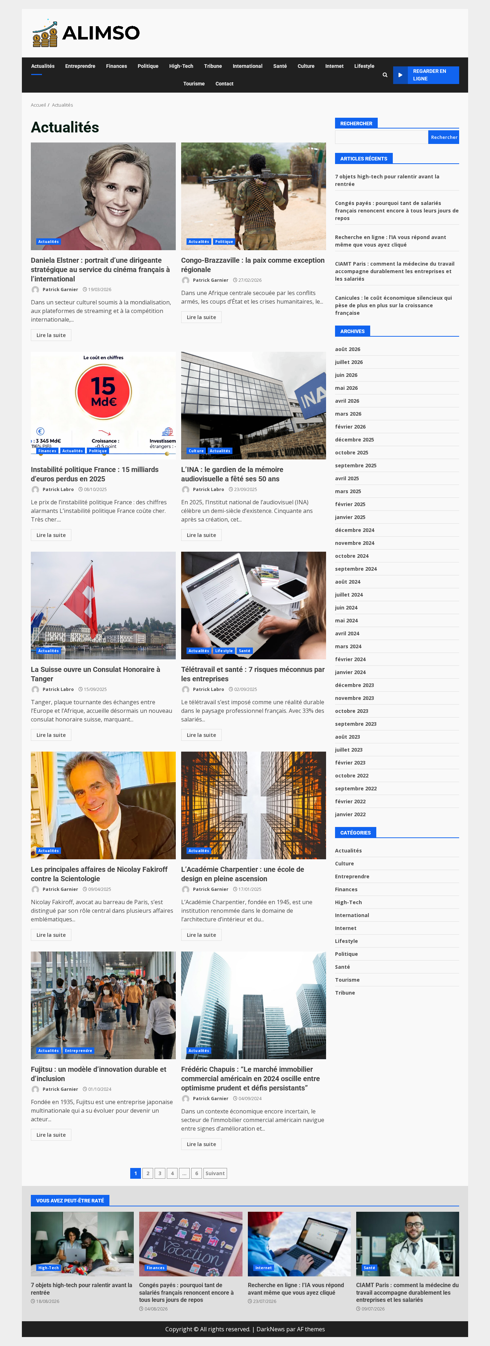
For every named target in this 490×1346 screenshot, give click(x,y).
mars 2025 (348, 491)
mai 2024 (346, 620)
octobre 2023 (351, 710)
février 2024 (350, 659)
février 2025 (350, 504)
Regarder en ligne (429, 74)
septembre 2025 (356, 465)
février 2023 (350, 762)
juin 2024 (346, 607)
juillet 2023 (349, 749)
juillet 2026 (349, 362)
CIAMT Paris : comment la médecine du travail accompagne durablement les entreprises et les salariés (394, 271)
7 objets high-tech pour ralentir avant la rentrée (82, 1244)
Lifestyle (364, 66)
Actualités (43, 66)
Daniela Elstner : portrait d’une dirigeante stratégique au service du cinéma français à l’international (103, 196)
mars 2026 (348, 413)
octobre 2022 (351, 775)
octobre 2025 (351, 452)
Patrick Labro (58, 489)
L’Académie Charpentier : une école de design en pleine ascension (253, 805)
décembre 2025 (354, 439)
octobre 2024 (351, 555)
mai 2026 (346, 387)
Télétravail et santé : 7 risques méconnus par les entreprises (253, 605)
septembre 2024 (356, 568)
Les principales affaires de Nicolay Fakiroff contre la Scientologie (103, 805)
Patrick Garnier (60, 289)
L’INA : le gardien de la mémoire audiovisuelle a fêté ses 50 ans (253, 405)
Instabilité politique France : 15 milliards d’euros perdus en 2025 (103, 405)
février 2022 (350, 801)
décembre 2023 (354, 685)
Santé (280, 66)
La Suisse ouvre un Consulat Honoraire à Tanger (103, 605)
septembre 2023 (356, 723)
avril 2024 (347, 633)
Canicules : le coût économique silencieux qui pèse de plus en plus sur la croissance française (393, 305)
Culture (306, 66)
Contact (225, 84)
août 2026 (347, 349)
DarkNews (270, 1329)
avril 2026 (347, 400)
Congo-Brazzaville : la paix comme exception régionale (253, 196)
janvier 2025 (350, 517)
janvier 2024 (350, 672)
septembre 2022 (356, 788)
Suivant (215, 1173)
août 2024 (347, 581)
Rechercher (356, 123)
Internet (334, 66)
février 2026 (350, 426)
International (248, 66)
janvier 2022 (350, 814)
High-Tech (181, 66)
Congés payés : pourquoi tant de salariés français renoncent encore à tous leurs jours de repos (397, 210)
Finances (116, 66)
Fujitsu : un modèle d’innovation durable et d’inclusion (103, 1005)
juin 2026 (346, 374)
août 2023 (347, 736)
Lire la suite (51, 335)
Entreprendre (80, 66)
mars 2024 (348, 646)
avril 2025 (347, 478)
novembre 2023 (354, 698)
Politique (148, 66)
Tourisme (194, 84)
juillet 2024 (349, 594)
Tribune (213, 66)
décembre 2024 (354, 530)
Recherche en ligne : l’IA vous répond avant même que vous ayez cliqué (299, 1244)
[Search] (385, 75)
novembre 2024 (354, 542)
